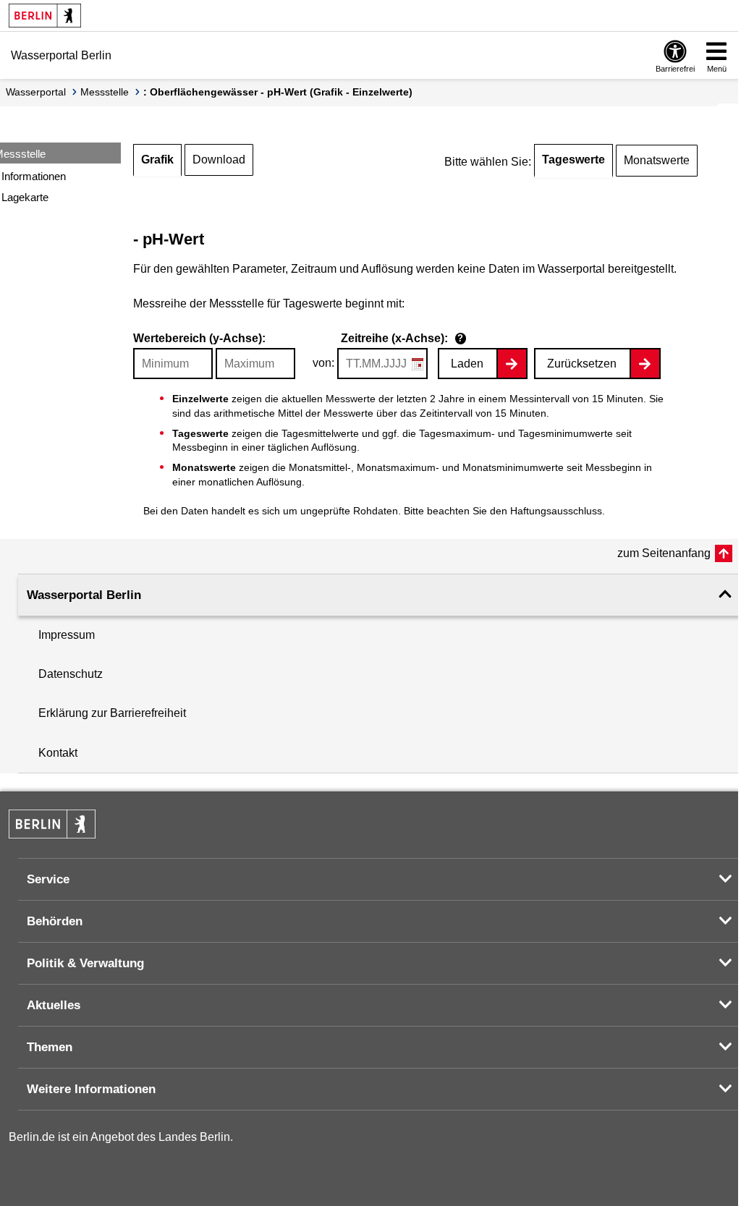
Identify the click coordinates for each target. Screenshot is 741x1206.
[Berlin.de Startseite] (45, 15)
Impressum (66, 635)
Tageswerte (573, 159)
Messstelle (104, 92)
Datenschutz (70, 674)
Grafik (157, 159)
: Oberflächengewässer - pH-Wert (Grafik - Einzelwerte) (277, 92)
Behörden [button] (54, 921)
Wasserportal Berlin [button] (84, 595)
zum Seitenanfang (664, 553)
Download (218, 159)
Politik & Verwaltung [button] (85, 963)
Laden (467, 363)
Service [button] (48, 879)
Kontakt (57, 753)
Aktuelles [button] (53, 1005)
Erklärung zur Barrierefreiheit (112, 713)
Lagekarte (24, 197)
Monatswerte (657, 160)
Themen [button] (49, 1047)
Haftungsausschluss (556, 511)
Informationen (33, 176)
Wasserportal (36, 92)
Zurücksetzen (582, 363)
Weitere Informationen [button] (91, 1089)
